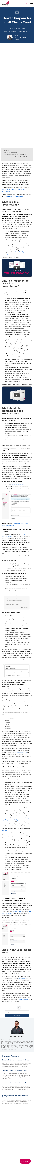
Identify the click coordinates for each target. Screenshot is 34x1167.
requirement (22, 978)
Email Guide (17, 1015)
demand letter (17, 911)
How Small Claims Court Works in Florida (16, 1083)
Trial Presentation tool (20, 752)
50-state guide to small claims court (14, 196)
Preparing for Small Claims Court (20, 31)
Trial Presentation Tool (17, 485)
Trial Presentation (24, 999)
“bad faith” (5, 830)
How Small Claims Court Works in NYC (15, 1071)
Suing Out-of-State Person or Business (15, 1060)
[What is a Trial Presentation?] (17, 268)
